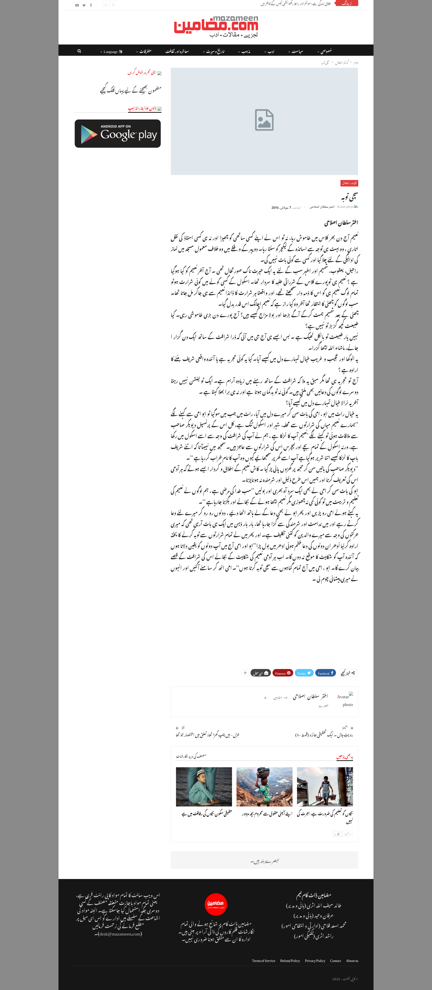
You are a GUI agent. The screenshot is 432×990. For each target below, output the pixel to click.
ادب (271, 50)
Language (111, 50)
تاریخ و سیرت (215, 50)
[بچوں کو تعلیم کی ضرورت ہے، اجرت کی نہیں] (325, 786)
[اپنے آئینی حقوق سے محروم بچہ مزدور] (264, 786)
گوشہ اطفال (349, 183)
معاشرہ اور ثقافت (177, 50)
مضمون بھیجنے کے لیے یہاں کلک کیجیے (131, 89)
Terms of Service (263, 959)
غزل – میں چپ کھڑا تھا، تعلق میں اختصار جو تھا (208, 734)
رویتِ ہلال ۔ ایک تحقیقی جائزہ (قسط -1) (324, 734)
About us (352, 959)
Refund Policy (290, 959)
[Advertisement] (264, 623)
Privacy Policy (315, 959)
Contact (335, 959)
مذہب (246, 50)
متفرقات (146, 50)
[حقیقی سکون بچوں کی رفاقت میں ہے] (204, 786)
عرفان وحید (324, 914)
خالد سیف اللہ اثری (324, 904)
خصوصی (326, 50)
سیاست (297, 50)
